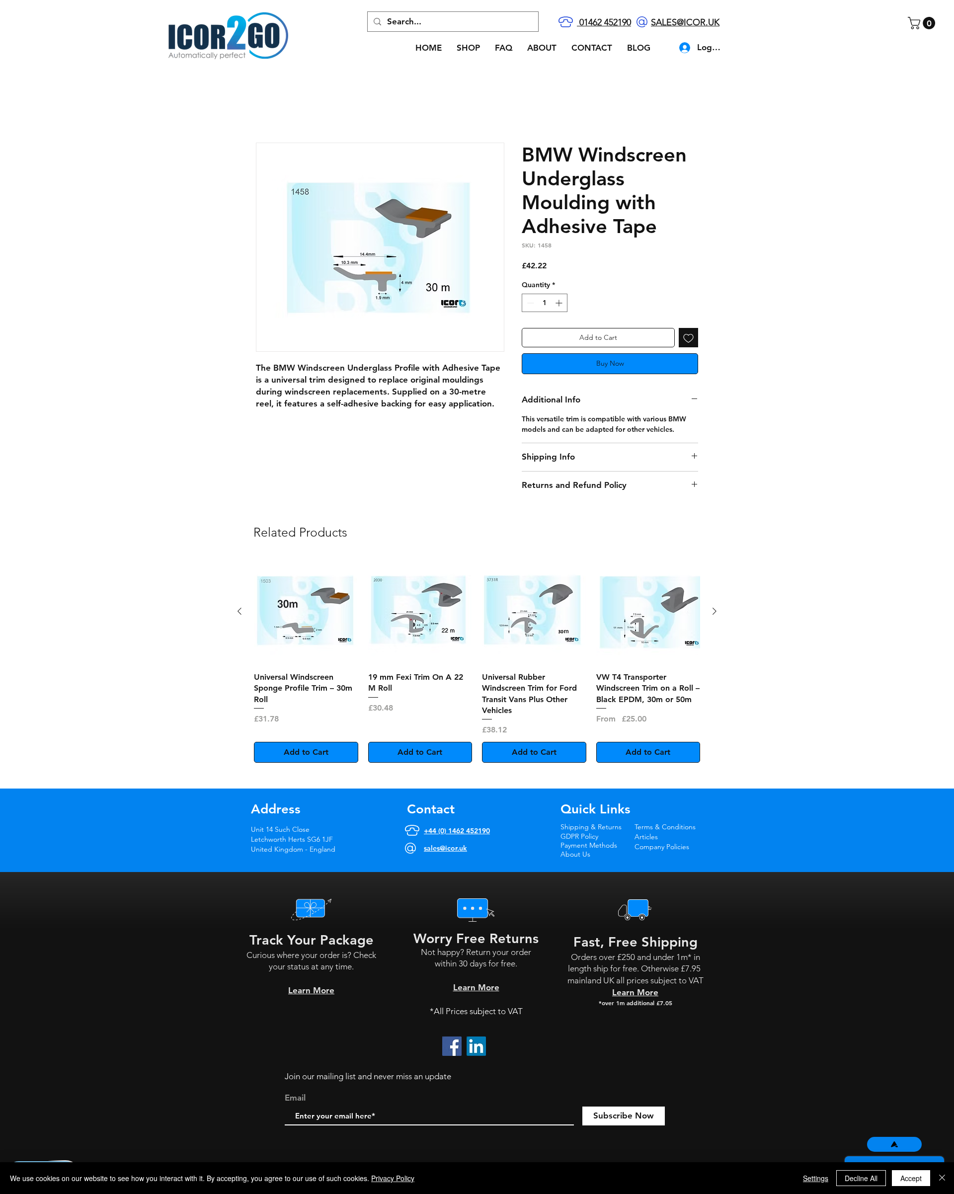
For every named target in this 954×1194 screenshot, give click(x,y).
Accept (911, 1178)
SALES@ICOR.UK (685, 22)
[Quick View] (306, 612)
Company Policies (663, 846)
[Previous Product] (239, 612)
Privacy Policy (392, 1178)
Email (295, 1098)
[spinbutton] (545, 303)
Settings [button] (815, 1178)
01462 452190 (604, 22)
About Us (575, 854)
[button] (923, 23)
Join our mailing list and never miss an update (368, 1077)
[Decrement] (529, 303)
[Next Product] (714, 612)
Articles (646, 836)
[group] (477, 661)
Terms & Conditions (665, 827)
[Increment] (560, 303)
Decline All (861, 1178)
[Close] (942, 1178)
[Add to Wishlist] (688, 338)
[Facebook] (452, 1046)
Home (267, 106)
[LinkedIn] (476, 1046)
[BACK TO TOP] (894, 1144)
